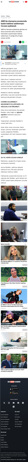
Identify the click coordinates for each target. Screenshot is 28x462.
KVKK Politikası (4, 444)
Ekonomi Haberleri (5, 419)
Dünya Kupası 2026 (5, 428)
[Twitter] (4, 403)
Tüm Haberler (4, 426)
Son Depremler (18, 424)
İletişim (2, 440)
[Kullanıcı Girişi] (23, 1)
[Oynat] (14, 52)
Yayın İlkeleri (4, 442)
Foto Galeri (17, 417)
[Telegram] (23, 403)
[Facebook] (18, 403)
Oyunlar (17, 419)
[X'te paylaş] (20, 42)
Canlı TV (17, 414)
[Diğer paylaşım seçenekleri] (26, 42)
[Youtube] (13, 403)
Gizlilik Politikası (4, 447)
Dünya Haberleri (4, 424)
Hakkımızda (3, 435)
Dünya (8, 16)
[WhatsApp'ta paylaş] (23, 42)
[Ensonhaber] (14, 2)
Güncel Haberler (4, 414)
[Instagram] (9, 403)
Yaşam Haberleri (4, 421)
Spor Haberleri (4, 417)
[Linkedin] (13, 406)
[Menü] (1, 1)
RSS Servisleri (18, 426)
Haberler (3, 16)
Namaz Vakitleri (18, 421)
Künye (2, 437)
